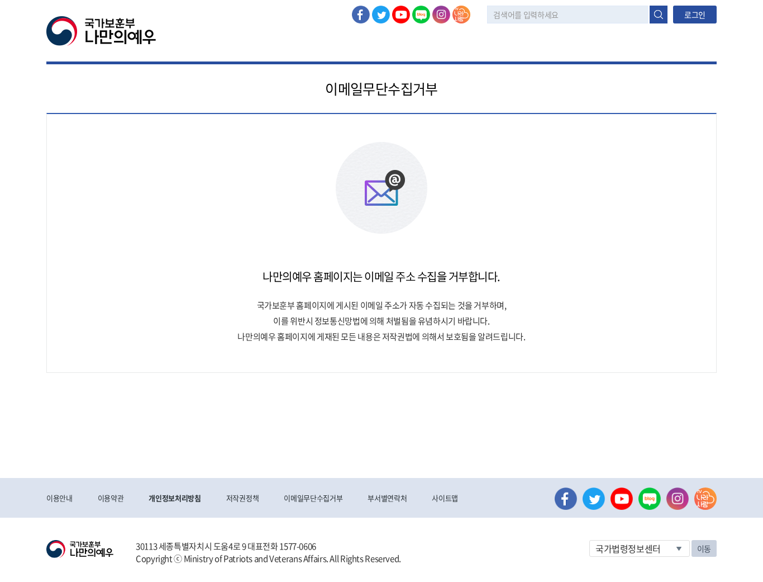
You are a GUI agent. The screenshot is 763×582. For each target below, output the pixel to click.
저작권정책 (242, 498)
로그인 (694, 14)
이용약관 (111, 498)
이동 (704, 548)
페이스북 (361, 14)
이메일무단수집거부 (313, 498)
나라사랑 (461, 14)
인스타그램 (441, 14)
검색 (658, 14)
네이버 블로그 (421, 14)
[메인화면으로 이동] (101, 30)
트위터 (381, 14)
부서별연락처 (387, 498)
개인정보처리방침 (175, 498)
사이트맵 (445, 498)
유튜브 (401, 14)
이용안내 (59, 498)
